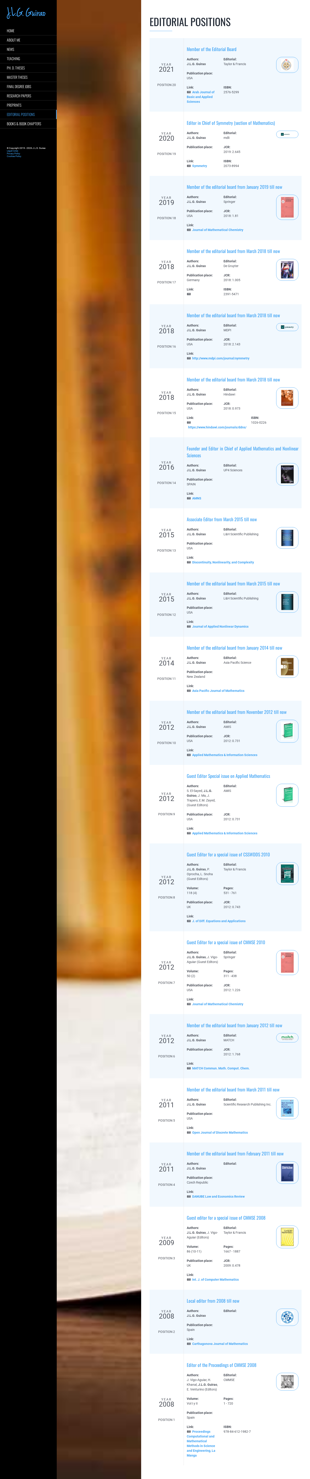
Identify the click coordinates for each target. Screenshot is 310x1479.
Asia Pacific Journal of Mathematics (218, 691)
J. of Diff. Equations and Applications (219, 921)
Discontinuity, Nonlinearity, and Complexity (223, 562)
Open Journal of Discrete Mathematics (220, 1132)
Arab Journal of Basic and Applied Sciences (200, 96)
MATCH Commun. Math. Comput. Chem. (221, 1068)
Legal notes (12, 151)
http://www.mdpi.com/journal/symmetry (220, 358)
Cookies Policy (14, 156)
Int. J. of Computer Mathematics (215, 1279)
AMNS (196, 498)
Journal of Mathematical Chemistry (217, 230)
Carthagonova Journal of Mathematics (220, 1344)
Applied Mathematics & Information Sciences (224, 755)
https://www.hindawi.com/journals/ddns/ (217, 427)
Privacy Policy (13, 153)
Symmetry (199, 166)
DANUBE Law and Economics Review (218, 1196)
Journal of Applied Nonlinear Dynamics (220, 626)
